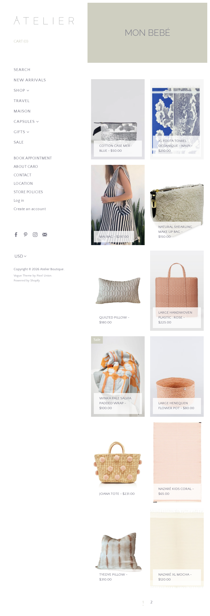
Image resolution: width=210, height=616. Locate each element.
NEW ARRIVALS (30, 80)
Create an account (30, 209)
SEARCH (22, 69)
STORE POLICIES (28, 192)
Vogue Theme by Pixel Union (32, 275)
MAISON (22, 111)
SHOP (19, 90)
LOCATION (23, 183)
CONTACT (22, 175)
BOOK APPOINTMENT (33, 158)
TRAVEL (22, 101)
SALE (19, 142)
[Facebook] (15, 234)
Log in (19, 200)
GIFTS (19, 132)
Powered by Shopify (27, 280)
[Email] (44, 234)
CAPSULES (24, 121)
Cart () (21, 41)
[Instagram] (35, 234)
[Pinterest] (25, 234)
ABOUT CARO (26, 167)
